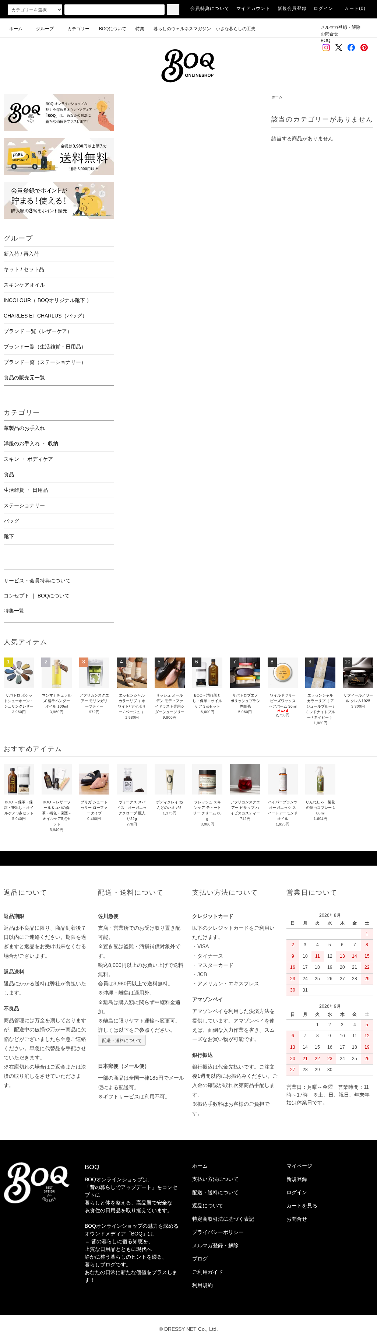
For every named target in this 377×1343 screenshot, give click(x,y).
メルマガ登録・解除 (340, 27)
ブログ (200, 1259)
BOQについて (115, 28)
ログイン (323, 8)
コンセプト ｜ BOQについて (37, 596)
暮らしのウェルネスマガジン (182, 28)
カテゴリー (78, 28)
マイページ (299, 1166)
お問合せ (329, 33)
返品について (207, 1206)
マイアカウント (253, 8)
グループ (45, 28)
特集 (142, 28)
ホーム (15, 28)
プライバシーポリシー (218, 1232)
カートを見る (301, 1206)
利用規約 (202, 1285)
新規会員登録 (292, 8)
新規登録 (296, 1179)
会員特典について (209, 8)
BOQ (325, 40)
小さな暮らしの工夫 (236, 28)
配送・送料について (122, 1040)
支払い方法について (215, 1179)
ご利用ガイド (207, 1272)
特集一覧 (14, 611)
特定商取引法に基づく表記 (223, 1219)
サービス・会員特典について (37, 580)
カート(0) (355, 8)
